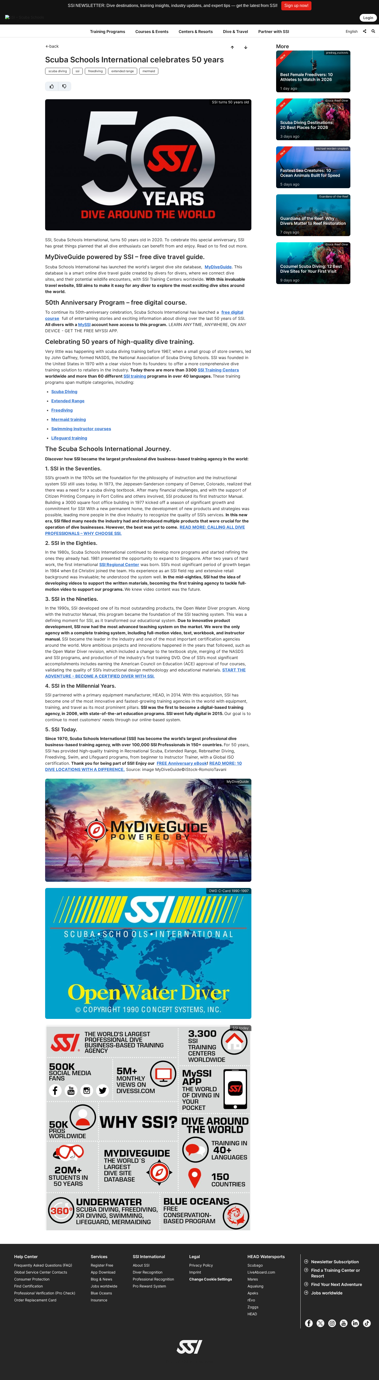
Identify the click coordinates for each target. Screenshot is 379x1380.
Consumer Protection (32, 1279)
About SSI (141, 1265)
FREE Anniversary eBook (182, 763)
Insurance (99, 1300)
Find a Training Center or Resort (335, 1273)
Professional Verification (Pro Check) (44, 1293)
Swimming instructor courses (81, 428)
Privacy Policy (201, 1265)
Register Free (102, 1265)
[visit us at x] (322, 1323)
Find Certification (28, 1286)
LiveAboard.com (261, 1272)
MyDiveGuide (218, 266)
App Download (103, 1272)
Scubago (255, 1265)
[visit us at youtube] (345, 1323)
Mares (253, 1279)
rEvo (251, 1300)
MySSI (84, 324)
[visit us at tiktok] (369, 1323)
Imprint (195, 1272)
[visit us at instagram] (334, 1323)
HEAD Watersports (266, 1256)
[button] (296, 5)
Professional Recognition (153, 1279)
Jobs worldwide (326, 1292)
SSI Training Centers (218, 369)
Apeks (253, 1293)
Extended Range (68, 400)
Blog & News (101, 1279)
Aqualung (255, 1286)
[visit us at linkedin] (357, 1323)
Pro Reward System (149, 1286)
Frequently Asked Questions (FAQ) (43, 1265)
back (54, 46)
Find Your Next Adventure (336, 1284)
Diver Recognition (147, 1272)
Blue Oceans (101, 1293)
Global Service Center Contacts (40, 1272)
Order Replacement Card (35, 1300)
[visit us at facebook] (311, 1323)
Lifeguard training (69, 437)
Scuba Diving (64, 391)
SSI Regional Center (119, 564)
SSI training (134, 376)
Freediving (62, 410)
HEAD (252, 1314)
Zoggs (253, 1307)
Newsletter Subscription (335, 1261)
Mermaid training (68, 419)
